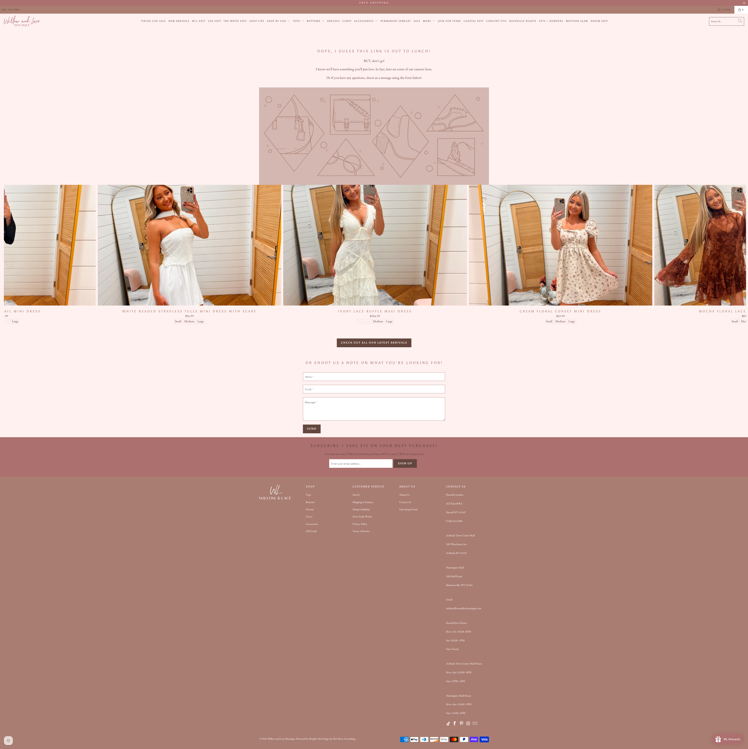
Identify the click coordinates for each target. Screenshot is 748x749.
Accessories (364, 21)
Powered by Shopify (306, 738)
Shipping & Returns (363, 502)
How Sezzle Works (362, 516)
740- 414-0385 (10, 9)
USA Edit (214, 21)
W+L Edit (199, 21)
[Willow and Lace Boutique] (22, 21)
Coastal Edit (474, 21)
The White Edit (235, 21)
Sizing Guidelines (361, 509)
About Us (404, 494)
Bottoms (314, 21)
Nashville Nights (522, 21)
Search (356, 494)
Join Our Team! (449, 21)
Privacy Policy (360, 524)
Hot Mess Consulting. (344, 738)
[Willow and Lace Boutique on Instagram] (468, 723)
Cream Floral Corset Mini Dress (560, 245)
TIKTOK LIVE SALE (153, 21)
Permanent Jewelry (395, 21)
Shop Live (256, 21)
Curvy (347, 21)
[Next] (727, 254)
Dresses (333, 21)
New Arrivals (179, 21)
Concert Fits (496, 21)
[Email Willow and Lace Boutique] (475, 723)
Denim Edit (599, 21)
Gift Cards (311, 531)
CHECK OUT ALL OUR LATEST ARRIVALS (374, 342)
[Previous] (22, 254)
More (427, 21)
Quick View (374, 253)
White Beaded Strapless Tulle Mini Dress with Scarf (189, 245)
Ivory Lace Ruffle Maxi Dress (375, 245)
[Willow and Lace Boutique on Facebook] (455, 723)
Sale (417, 21)
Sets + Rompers (551, 21)
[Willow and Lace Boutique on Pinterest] (462, 723)
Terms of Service (361, 531)
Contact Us (405, 502)
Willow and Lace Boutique (281, 738)
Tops (297, 21)
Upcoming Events (408, 509)
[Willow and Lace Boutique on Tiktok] (448, 723)
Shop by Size (277, 21)
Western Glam (577, 21)
